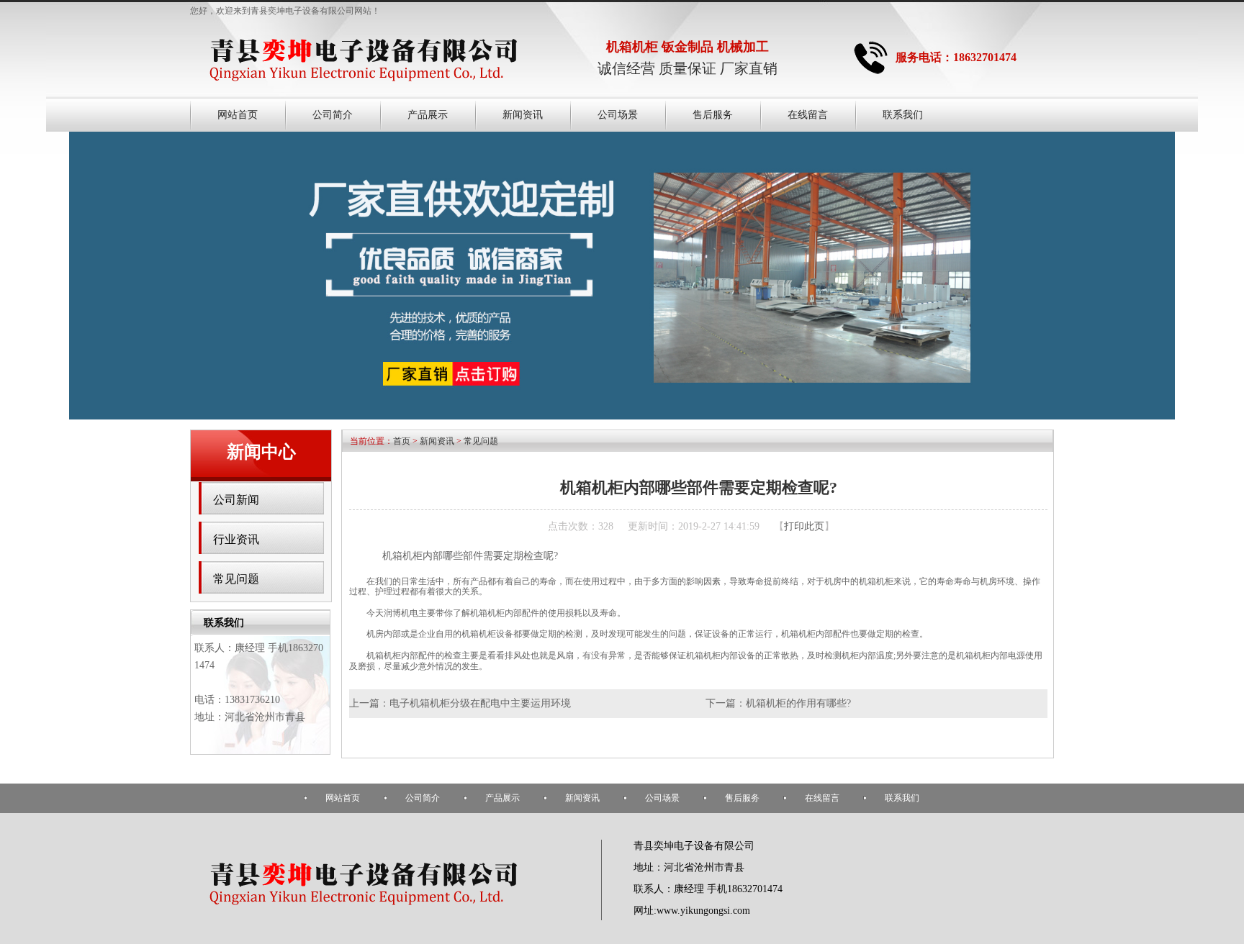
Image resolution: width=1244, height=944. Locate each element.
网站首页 (237, 114)
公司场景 (618, 114)
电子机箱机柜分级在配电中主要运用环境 (480, 703)
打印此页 (804, 526)
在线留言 (808, 114)
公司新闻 (236, 500)
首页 (401, 441)
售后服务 (713, 114)
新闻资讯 (522, 114)
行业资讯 (236, 539)
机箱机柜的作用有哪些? (798, 703)
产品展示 (427, 114)
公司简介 (332, 114)
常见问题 (236, 579)
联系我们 (903, 114)
